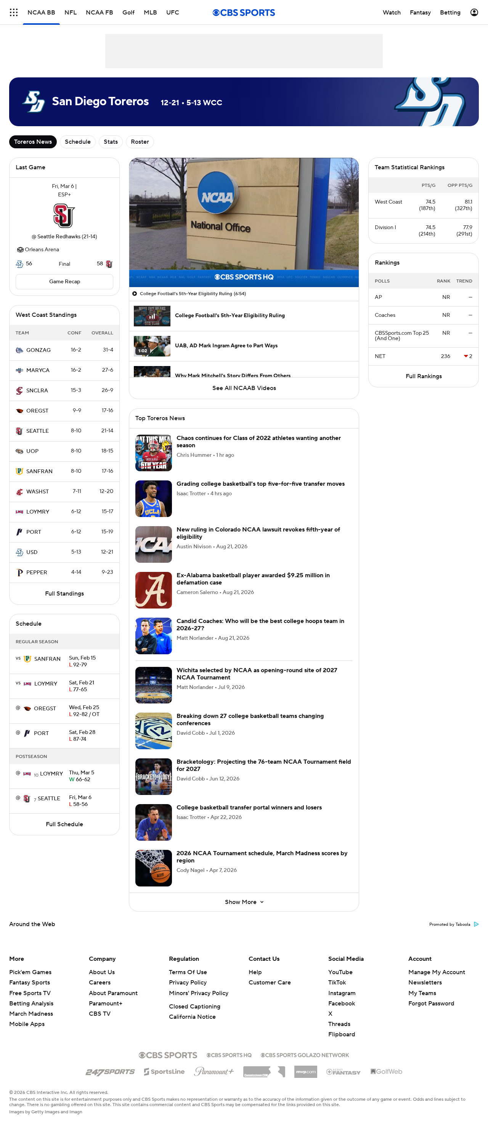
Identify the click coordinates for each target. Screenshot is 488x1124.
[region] (244, 222)
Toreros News (33, 142)
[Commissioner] (264, 1069)
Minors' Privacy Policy (198, 993)
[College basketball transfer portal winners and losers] (153, 822)
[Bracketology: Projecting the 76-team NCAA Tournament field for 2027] (153, 776)
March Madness (31, 1014)
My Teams (422, 993)
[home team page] (64, 216)
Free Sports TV (30, 993)
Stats (111, 142)
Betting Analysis (31, 1003)
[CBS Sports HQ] (229, 1054)
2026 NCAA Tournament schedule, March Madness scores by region (262, 856)
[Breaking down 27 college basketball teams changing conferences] (153, 731)
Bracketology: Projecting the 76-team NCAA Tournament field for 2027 (264, 765)
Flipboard (341, 1034)
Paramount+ (105, 1003)
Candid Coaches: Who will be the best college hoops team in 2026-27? (260, 624)
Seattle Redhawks (58, 236)
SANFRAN (39, 471)
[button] (14, 12)
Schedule (78, 142)
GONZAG (38, 350)
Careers (100, 982)
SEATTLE (37, 431)
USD (32, 552)
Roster (140, 142)
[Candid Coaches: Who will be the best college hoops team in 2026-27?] (153, 636)
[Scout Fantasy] (343, 1071)
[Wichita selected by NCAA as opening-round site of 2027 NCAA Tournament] (153, 685)
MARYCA (38, 370)
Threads (339, 1024)
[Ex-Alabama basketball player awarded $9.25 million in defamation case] (153, 590)
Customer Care (270, 982)
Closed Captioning (194, 1006)
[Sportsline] (164, 1070)
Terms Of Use (188, 972)
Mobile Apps (27, 1024)
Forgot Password (431, 1003)
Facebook (341, 1003)
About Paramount (113, 993)
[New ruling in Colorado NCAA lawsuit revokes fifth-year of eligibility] (153, 544)
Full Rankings (424, 376)
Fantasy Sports (29, 982)
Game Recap (64, 281)
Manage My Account (436, 972)
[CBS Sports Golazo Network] (305, 1054)
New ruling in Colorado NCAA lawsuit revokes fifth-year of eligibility (258, 533)
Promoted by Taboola (449, 924)
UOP (32, 451)
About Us (102, 972)
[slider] (244, 265)
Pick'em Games (30, 972)
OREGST (37, 411)
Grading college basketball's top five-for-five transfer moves (261, 484)
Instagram (342, 993)
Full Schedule (64, 824)
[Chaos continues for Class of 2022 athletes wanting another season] (153, 453)
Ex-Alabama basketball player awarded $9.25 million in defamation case (253, 579)
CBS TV (100, 1014)
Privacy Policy (188, 982)
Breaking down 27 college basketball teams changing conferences (250, 719)
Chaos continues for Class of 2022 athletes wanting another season (259, 441)
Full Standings (64, 593)
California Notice (192, 1017)
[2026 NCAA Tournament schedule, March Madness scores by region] (153, 868)
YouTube (340, 972)
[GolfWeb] (387, 1072)
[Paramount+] (214, 1070)
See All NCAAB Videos (244, 388)
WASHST (37, 491)
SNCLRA (37, 390)
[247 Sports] (110, 1070)
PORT (33, 532)
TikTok (337, 982)
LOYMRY (37, 512)
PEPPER (36, 572)
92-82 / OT (84, 711)
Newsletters (425, 982)
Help (255, 972)
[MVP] (305, 1069)
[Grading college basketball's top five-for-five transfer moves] (153, 498)
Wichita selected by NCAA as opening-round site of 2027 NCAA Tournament (257, 673)
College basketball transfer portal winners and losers (249, 807)
